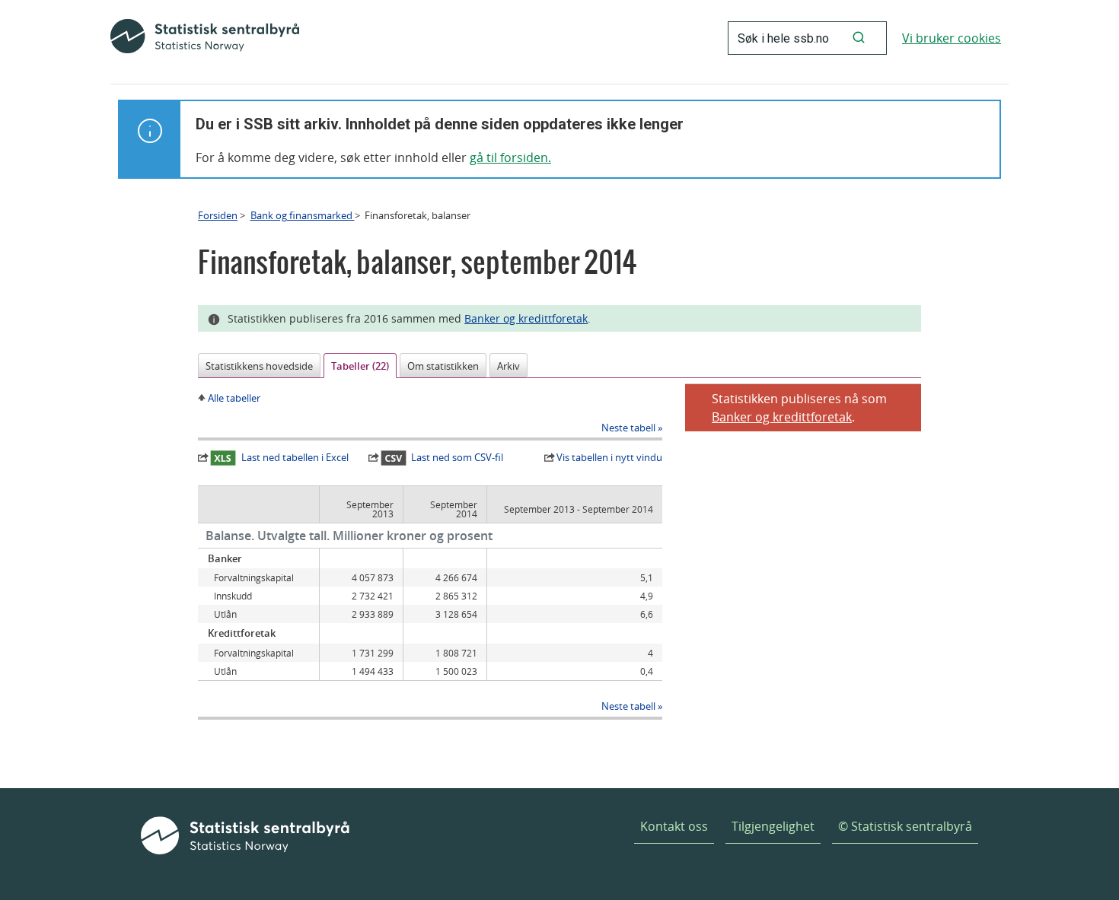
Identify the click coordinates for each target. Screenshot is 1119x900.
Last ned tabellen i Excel (295, 457)
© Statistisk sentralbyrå (905, 826)
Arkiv (508, 366)
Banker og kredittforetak (526, 318)
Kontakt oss (674, 826)
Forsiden (218, 215)
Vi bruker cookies (951, 38)
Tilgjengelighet (773, 826)
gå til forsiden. (510, 157)
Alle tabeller (234, 398)
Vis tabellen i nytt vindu (609, 457)
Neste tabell (628, 427)
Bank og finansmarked (302, 215)
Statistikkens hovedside (259, 366)
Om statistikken (443, 366)
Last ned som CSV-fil (457, 457)
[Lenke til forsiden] (204, 38)
